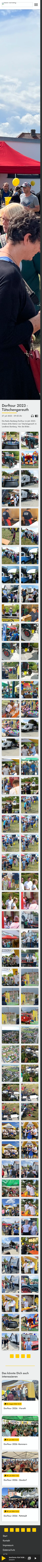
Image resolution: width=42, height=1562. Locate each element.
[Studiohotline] (34, 1530)
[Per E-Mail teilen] (28, 1356)
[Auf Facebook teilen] (12, 1356)
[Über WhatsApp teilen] (23, 1356)
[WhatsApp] (6, 1530)
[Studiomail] (28, 1530)
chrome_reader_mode (36, 416)
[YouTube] (23, 1530)
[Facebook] (12, 1530)
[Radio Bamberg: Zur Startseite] (17, 4)
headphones (32, 416)
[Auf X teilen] (17, 1356)
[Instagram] (17, 1530)
